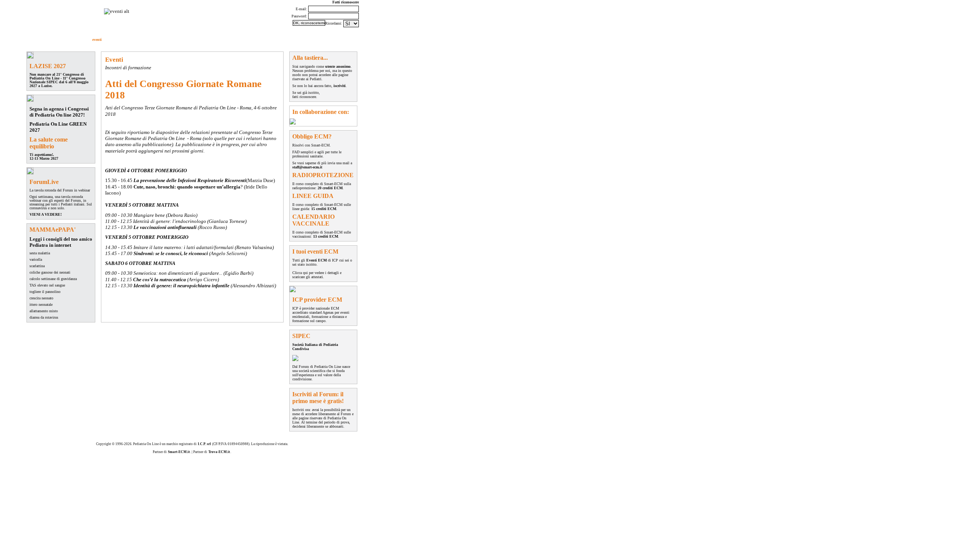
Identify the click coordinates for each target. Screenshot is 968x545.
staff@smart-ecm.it (307, 167)
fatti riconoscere (304, 97)
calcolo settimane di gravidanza (53, 279)
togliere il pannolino (44, 292)
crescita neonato (41, 298)
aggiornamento (121, 39)
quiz (143, 39)
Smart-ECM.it (179, 452)
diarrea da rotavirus (43, 317)
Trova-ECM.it (219, 452)
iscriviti (340, 86)
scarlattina (37, 266)
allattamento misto (43, 311)
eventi (97, 39)
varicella (35, 259)
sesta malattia (39, 253)
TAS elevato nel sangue (47, 285)
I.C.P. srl (204, 444)
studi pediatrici (166, 39)
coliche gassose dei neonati (49, 272)
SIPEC (191, 39)
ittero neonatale (41, 304)
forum (34, 39)
